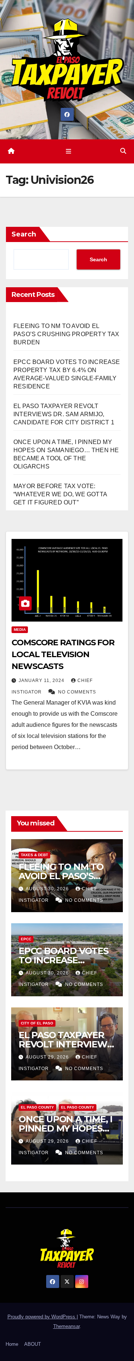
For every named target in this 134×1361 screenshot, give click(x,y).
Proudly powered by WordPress (42, 1316)
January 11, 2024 (42, 680)
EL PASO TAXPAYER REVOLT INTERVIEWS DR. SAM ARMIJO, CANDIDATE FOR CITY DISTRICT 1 (63, 414)
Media (20, 629)
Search (24, 234)
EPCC (26, 939)
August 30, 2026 (48, 888)
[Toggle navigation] (68, 151)
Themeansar (66, 1326)
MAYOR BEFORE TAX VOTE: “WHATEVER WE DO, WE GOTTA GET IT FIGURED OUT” (60, 494)
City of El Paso (37, 1023)
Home (12, 1344)
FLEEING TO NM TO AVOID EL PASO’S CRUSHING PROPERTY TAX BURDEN (66, 334)
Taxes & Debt (34, 855)
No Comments (77, 692)
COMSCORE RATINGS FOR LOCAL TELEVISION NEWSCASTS (63, 654)
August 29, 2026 (48, 1057)
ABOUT (32, 1344)
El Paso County (37, 1107)
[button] (123, 151)
